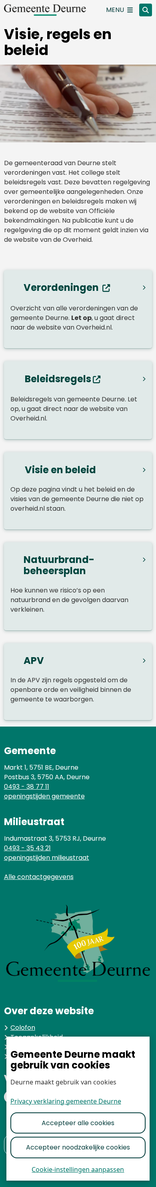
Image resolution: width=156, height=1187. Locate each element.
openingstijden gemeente (44, 796)
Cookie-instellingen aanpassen (78, 1169)
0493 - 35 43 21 (27, 848)
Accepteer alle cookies (78, 1123)
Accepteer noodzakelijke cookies (78, 1147)
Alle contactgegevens (39, 876)
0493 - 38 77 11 (26, 786)
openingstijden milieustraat (46, 857)
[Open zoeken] (145, 10)
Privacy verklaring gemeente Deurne (65, 1101)
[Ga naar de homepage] (52, 10)
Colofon (22, 1027)
